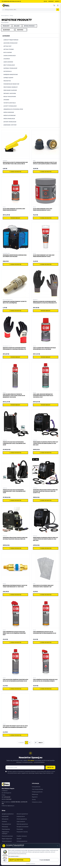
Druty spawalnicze (9, 65)
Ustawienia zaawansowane (11, 856)
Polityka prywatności (37, 791)
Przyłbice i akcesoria (9, 93)
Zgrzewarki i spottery (9, 125)
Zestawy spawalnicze (9, 121)
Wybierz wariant (15, 218)
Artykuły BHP (7, 46)
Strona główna (5, 15)
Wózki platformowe (9, 115)
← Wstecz (21, 742)
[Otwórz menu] (57, 5)
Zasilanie (17, 26)
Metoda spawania (30, 26)
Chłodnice (6, 58)
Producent (6, 26)
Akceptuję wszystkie (16, 860)
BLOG (45, 1)
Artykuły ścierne (8, 49)
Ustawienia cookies (37, 802)
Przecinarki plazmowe (10, 90)
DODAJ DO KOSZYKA (16, 171)
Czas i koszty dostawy (37, 789)
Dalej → (41, 742)
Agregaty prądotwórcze (10, 40)
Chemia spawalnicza (9, 55)
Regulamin (35, 797)
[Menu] (7, 850)
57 (35, 742)
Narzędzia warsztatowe (10, 74)
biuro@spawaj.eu (9, 805)
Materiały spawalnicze (10, 68)
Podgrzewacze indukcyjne (11, 84)
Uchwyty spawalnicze (10, 106)
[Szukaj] (57, 9)
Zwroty (34, 799)
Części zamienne (8, 62)
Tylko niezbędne (44, 860)
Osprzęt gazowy (8, 77)
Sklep (11, 15)
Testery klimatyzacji (9, 103)
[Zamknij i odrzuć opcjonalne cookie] (58, 846)
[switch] (4, 860)
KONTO (57, 1)
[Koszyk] (54, 5)
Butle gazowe (7, 52)
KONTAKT (51, 1)
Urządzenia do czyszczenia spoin (13, 109)
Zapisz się (50, 767)
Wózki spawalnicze (9, 118)
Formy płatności (36, 786)
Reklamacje (35, 794)
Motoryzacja (7, 71)
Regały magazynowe (9, 96)
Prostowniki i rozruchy (10, 87)
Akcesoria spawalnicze (10, 43)
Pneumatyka (7, 80)
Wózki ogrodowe (8, 112)
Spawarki (6, 99)
